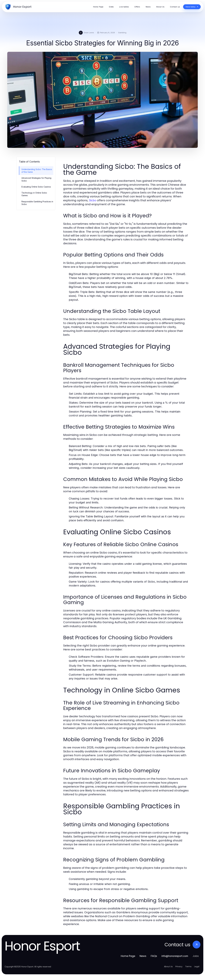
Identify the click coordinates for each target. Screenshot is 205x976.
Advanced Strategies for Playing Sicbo (36, 179)
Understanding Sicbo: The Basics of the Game (36, 170)
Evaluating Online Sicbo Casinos (36, 187)
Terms (188, 966)
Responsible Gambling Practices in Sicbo (37, 202)
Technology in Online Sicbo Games (34, 194)
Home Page (128, 956)
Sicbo (92, 200)
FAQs (154, 956)
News (143, 956)
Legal (196, 966)
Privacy (178, 966)
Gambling (122, 32)
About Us (168, 966)
